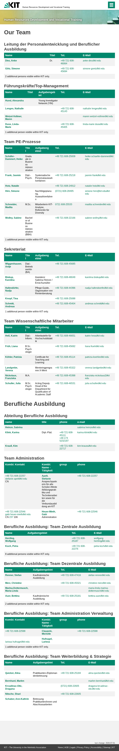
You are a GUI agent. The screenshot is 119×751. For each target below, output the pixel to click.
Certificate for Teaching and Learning (42, 360)
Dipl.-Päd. (47, 432)
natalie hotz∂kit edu (95, 186)
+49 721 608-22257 (15, 476)
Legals (73, 747)
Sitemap (106, 747)
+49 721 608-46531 (65, 383)
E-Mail (87, 55)
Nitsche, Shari (13, 694)
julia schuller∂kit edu (95, 383)
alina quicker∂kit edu (99, 673)
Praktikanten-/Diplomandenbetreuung (45, 674)
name (8, 422)
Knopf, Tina (11, 298)
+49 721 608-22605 (71, 694)
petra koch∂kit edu (103, 546)
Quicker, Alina (12, 673)
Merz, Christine (13, 583)
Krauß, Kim (11, 446)
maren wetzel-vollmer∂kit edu (98, 116)
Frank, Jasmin (13, 175)
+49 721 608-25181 (71, 596)
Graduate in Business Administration (29, 163)
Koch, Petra (11, 546)
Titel (52, 55)
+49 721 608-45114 (65, 357)
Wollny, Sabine (13, 218)
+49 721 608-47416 (71, 575)
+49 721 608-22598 (15, 631)
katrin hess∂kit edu (94, 335)
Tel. (63, 55)
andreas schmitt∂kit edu (97, 303)
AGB (66, 747)
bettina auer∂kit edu (98, 596)
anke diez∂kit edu (92, 60)
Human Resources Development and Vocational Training (46, 7)
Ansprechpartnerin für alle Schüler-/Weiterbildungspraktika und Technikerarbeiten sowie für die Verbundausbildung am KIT (49, 491)
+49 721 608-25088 (65, 298)
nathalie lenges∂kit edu (95, 108)
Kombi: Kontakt (15, 464)
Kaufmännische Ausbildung (41, 576)
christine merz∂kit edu (99, 583)
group (63, 464)
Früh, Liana (11, 346)
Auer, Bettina (12, 596)
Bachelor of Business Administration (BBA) (29, 226)
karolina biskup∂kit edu (97, 277)
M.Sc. (28, 204)
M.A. (27, 375)
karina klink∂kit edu (87, 432)
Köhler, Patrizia (13, 357)
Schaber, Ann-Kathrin (17, 699)
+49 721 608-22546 (15, 511)
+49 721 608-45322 (65, 367)
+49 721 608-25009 (65, 156)
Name (8, 55)
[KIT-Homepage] (12, 4)
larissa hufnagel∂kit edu (17, 642)
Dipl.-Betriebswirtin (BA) (29, 267)
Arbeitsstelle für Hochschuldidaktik (43, 338)
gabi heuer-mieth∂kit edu (18, 514)
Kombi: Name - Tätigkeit (47, 467)
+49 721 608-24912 (65, 186)
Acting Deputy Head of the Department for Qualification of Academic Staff (43, 389)
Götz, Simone (12, 68)
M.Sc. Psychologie (28, 386)
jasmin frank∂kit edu (95, 175)
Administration (49, 514)
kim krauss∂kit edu (86, 446)
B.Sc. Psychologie (28, 349)
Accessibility (96, 747)
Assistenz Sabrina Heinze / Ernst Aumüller (43, 280)
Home (60, 747)
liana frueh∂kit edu (94, 346)
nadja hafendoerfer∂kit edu (98, 288)
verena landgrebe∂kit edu (98, 367)
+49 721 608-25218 (65, 175)
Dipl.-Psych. (28, 176)
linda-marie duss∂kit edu (95, 124)
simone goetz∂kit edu (94, 68)
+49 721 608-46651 (65, 335)
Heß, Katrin (11, 335)
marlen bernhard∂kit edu (100, 681)
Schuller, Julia (13, 383)
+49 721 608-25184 (71, 673)
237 (11, 517)
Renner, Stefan (13, 575)
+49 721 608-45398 (65, 375)
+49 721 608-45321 (71, 583)
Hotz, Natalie (12, 186)
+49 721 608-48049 (65, 277)
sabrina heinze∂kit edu (89, 427)
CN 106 (18, 514)
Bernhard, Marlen (14, 681)
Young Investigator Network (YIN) (48, 102)
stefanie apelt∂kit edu (16, 479)
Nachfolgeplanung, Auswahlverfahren (44, 195)
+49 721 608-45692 (65, 346)
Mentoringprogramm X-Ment (43, 369)
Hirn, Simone (12, 191)
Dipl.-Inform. (28, 337)
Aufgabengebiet (46, 94)
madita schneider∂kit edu (98, 204)
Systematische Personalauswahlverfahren (44, 178)
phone (63, 422)
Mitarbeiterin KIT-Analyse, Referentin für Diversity (44, 208)
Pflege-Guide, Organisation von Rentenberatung (44, 291)
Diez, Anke (11, 60)
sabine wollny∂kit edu (96, 218)
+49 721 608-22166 (65, 218)
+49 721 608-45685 (65, 263)
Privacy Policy (83, 747)
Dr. (51, 60)
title (44, 422)
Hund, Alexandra (14, 100)
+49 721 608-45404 (65, 303)
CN (16, 479)
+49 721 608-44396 (65, 288)
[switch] (99, 5)
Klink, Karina (12, 432)
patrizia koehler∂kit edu (97, 357)
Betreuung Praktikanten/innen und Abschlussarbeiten (45, 702)
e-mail (81, 422)
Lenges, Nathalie (14, 108)
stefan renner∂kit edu (99, 575)
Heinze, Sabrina (13, 427)
